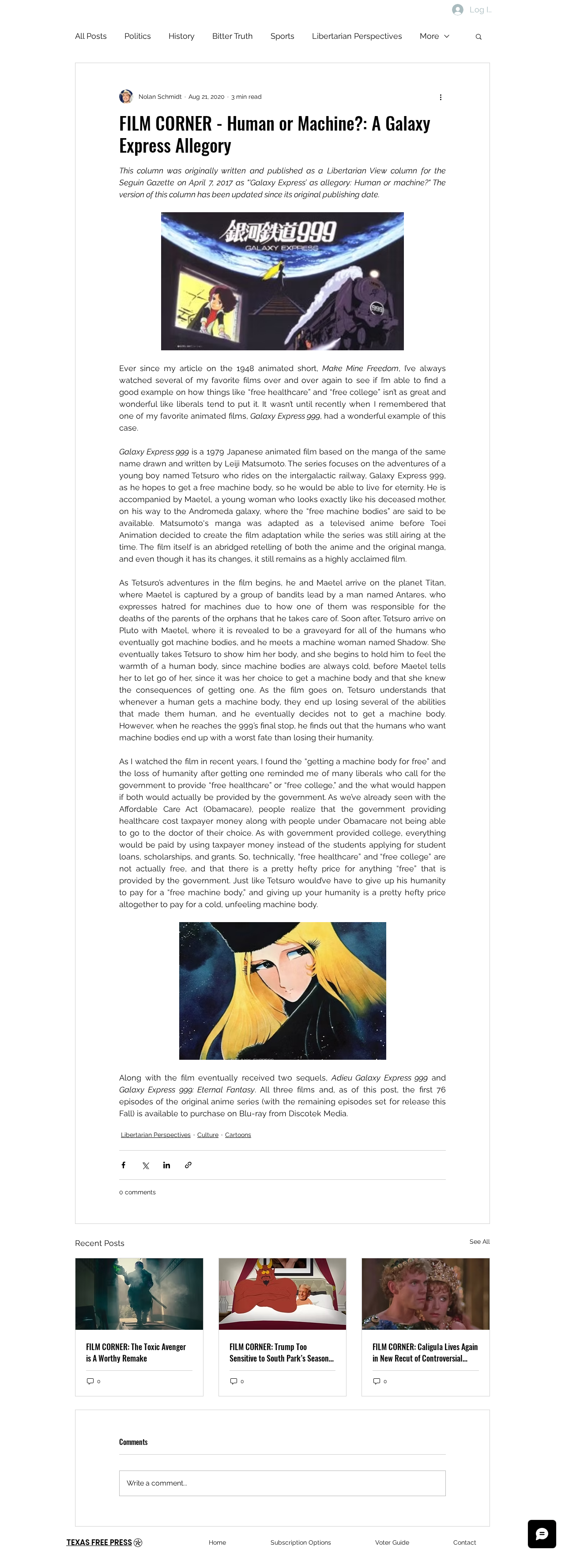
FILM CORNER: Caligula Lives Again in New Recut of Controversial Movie (425, 1352)
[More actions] (440, 96)
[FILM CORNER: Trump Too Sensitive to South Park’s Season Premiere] (283, 1294)
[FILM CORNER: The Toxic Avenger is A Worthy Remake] (139, 1294)
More (429, 36)
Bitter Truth (232, 36)
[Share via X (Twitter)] (145, 1165)
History (182, 36)
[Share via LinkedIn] (166, 1165)
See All (480, 1241)
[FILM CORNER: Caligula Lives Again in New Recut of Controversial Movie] (426, 1294)
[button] (479, 36)
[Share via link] (188, 1165)
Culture (207, 1134)
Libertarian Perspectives (357, 36)
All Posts (91, 36)
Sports (282, 36)
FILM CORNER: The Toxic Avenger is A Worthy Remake (136, 1352)
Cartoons (238, 1134)
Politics (137, 36)
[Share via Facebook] (123, 1165)
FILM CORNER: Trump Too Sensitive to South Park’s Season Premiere (279, 1352)
